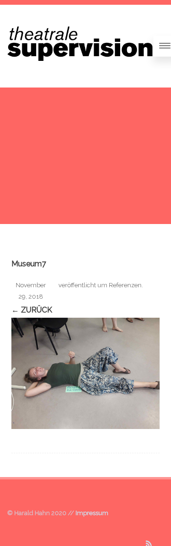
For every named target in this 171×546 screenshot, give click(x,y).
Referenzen (125, 285)
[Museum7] (85, 373)
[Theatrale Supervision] (80, 72)
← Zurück (31, 309)
